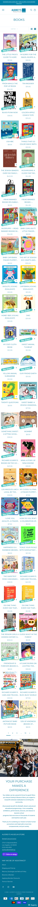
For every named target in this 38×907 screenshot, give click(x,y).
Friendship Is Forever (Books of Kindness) (10, 664)
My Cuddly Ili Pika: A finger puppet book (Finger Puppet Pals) (28, 491)
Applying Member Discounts (11, 878)
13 (25, 733)
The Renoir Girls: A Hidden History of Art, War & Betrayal (10, 635)
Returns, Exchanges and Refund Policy (14, 871)
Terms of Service (7, 881)
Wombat (28, 431)
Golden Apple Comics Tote (28, 114)
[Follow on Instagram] (8, 887)
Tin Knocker (28, 83)
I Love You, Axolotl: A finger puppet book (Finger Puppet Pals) (10, 519)
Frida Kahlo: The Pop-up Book (10, 85)
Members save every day (10, 1)
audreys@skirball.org (8, 850)
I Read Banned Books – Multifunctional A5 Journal (28, 201)
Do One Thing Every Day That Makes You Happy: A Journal (28, 606)
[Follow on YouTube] (14, 887)
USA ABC (10, 141)
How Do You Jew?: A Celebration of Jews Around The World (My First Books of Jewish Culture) (28, 519)
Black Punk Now (10, 112)
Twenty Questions (10, 402)
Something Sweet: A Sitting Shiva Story (9, 433)
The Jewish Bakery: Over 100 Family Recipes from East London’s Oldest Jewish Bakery (10, 172)
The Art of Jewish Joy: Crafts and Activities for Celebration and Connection (28, 259)
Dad (28, 315)
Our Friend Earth (28, 373)
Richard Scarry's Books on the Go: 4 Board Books (10, 461)
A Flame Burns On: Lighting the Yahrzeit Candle (28, 664)
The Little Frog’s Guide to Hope (10, 56)
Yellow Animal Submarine (10, 374)
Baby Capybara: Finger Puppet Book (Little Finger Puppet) (10, 259)
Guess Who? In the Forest (28, 635)
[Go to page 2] (30, 733)
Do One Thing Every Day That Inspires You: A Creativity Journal (10, 606)
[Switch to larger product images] (32, 29)
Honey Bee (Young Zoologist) (9, 317)
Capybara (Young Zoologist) (28, 287)
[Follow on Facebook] (3, 887)
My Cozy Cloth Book (10, 345)
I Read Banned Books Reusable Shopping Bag (10, 201)
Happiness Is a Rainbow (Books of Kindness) (10, 549)
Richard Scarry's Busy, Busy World (28, 693)
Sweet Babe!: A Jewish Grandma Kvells (28, 403)
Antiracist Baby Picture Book (10, 722)
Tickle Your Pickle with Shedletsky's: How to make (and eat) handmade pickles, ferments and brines (28, 549)
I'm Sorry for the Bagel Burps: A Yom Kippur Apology (28, 56)
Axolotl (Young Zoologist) (10, 287)
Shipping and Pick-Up (8, 868)
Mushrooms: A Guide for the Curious (28, 172)
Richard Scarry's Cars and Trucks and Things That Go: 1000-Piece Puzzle (28, 577)
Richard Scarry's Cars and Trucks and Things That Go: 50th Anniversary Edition (10, 693)
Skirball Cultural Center (9, 839)
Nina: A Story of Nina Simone (28, 461)
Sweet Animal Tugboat (28, 345)
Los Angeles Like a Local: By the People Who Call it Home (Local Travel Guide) (9, 491)
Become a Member (8, 875)
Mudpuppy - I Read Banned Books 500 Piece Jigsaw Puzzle (10, 230)
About (4, 865)
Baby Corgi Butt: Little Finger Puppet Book (28, 230)
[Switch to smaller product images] (35, 29)
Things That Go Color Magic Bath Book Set (28, 143)
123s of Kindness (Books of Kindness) (28, 722)
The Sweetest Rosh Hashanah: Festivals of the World (10, 577)
